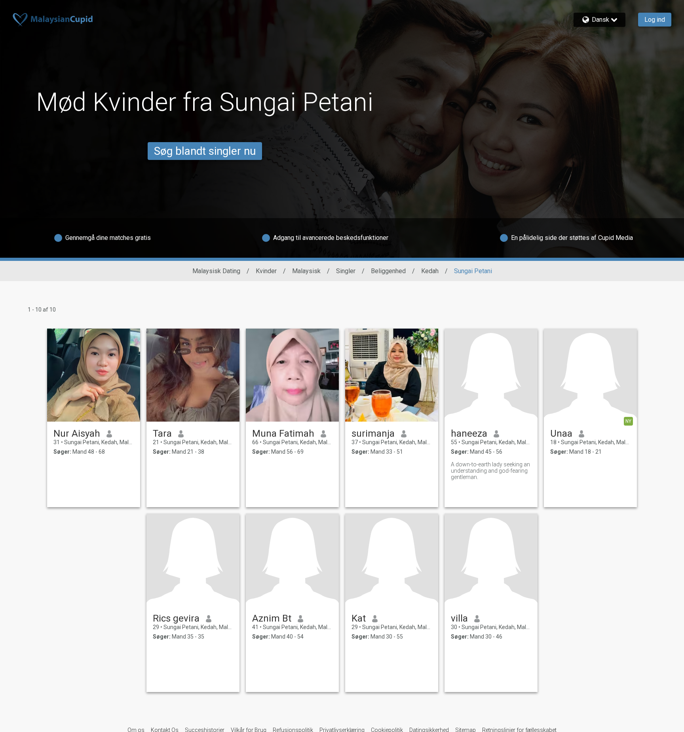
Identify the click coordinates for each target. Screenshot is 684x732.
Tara (162, 433)
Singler (345, 271)
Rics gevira (176, 618)
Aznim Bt (271, 618)
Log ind (654, 19)
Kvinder (266, 271)
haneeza (469, 433)
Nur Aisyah (76, 433)
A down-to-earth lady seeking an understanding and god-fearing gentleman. (490, 470)
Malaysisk (306, 271)
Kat (359, 618)
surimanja (373, 433)
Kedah (430, 271)
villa (459, 618)
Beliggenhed (388, 271)
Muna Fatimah (283, 433)
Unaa (561, 433)
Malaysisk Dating (216, 271)
